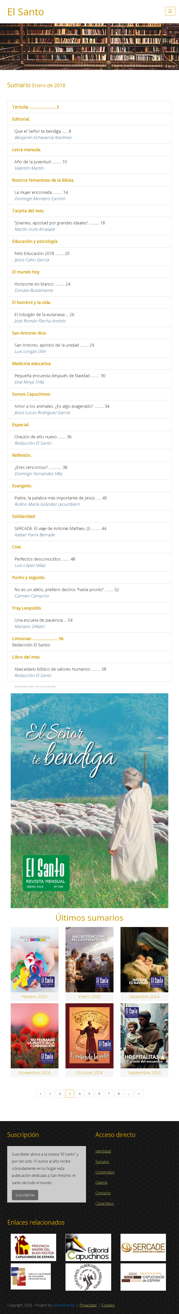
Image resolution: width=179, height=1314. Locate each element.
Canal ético (104, 1203)
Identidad (103, 1151)
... (129, 1094)
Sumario (102, 1161)
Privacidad (87, 1305)
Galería (101, 1182)
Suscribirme (25, 1195)
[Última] (138, 1094)
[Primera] (40, 1094)
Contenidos (104, 1172)
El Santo (25, 11)
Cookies (108, 1305)
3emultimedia (64, 1305)
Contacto (103, 1192)
